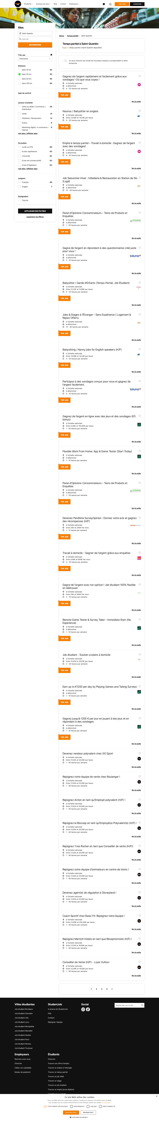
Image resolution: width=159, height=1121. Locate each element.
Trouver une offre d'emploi (58, 1063)
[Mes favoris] (103, 4)
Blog (55, 4)
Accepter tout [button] (71, 1112)
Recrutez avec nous (22, 1059)
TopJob (25, 200)
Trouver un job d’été (56, 1076)
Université (26, 156)
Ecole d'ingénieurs (29, 165)
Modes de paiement (23, 1072)
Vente (24, 114)
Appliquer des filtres (35, 211)
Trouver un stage (54, 1081)
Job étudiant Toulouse (23, 1048)
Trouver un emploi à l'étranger (60, 1068)
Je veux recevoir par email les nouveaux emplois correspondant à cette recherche (98, 62)
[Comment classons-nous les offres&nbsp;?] (51, 55)
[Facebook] (88, 1009)
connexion (137, 4)
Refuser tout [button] (88, 1112)
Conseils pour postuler (57, 1094)
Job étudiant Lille (21, 1018)
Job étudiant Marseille (23, 1031)
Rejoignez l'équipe (55, 1022)
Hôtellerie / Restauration (31, 118)
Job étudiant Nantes (23, 1035)
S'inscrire (122, 4)
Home (61, 36)
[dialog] (79, 1107)
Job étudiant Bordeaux (24, 1009)
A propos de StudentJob (58, 1009)
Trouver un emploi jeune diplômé (61, 1089)
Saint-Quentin (86, 36)
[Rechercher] (110, 4)
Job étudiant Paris (22, 1039)
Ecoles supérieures (29, 151)
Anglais (25, 187)
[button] (79, 1117)
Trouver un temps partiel (58, 1072)
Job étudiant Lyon (22, 1022)
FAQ (49, 1013)
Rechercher (35, 45)
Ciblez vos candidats (23, 1068)
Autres (24, 123)
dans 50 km (26, 79)
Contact (63, 4)
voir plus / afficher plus (27, 133)
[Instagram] (83, 1009)
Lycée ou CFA (27, 147)
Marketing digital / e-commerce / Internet (35, 128)
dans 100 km (27, 83)
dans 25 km (26, 74)
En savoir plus (106, 1102)
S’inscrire (18, 1063)
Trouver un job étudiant (57, 1085)
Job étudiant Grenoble (24, 1013)
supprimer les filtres (35, 217)
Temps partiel (72, 36)
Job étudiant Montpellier (24, 1026)
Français (25, 182)
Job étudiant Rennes (23, 1044)
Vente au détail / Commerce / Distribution (33, 108)
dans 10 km (26, 70)
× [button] (156, 1096)
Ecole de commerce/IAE (31, 160)
